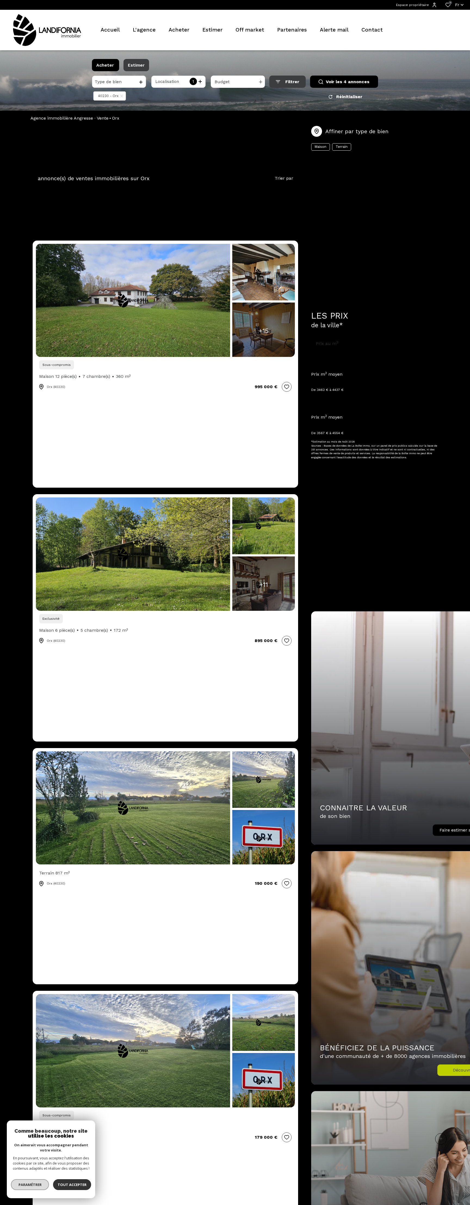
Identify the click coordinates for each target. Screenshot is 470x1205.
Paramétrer (30, 1184)
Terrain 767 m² (54, 1126)
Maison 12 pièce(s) (85, 376)
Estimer (136, 65)
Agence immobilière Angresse (61, 118)
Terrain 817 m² (54, 873)
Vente (103, 118)
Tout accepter (72, 1184)
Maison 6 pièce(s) (83, 630)
